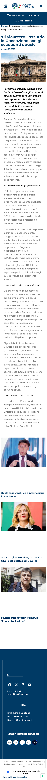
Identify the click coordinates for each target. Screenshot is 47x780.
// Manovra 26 (33, 15)
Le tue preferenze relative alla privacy (26, 772)
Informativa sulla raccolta (15, 777)
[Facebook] (10, 685)
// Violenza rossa (23, 21)
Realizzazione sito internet (15, 764)
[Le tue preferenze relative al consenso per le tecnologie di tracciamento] (42, 776)
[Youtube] (30, 685)
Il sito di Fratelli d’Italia (18, 716)
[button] (41, 6)
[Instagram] (23, 685)
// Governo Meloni (15, 15)
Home (4, 26)
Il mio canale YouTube (18, 712)
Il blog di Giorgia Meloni (19, 720)
